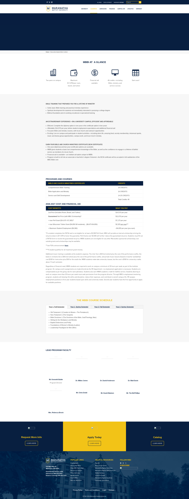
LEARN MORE (31, 443)
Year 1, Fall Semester (56, 307)
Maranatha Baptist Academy (103, 478)
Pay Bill (97, 463)
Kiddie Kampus (99, 473)
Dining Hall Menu (75, 465)
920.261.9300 (58, 471)
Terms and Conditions (92, 490)
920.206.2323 (62, 475)
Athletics (130, 9)
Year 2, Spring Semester (125, 307)
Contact (111, 490)
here (66, 245)
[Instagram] (51, 3)
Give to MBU (74, 478)
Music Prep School (100, 465)
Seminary (139, 9)
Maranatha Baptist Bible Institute (105, 470)
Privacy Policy (77, 490)
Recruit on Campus (76, 470)
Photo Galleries (75, 473)
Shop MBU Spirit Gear (77, 468)
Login (104, 490)
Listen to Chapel (100, 475)
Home (47, 52)
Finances (112, 9)
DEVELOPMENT (107, 2)
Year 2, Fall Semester (102, 307)
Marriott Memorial (76, 480)
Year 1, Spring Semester (79, 307)
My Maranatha (74, 475)
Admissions (103, 9)
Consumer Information (102, 480)
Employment (74, 463)
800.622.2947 (58, 473)
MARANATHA (119, 2)
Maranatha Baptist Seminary (103, 468)
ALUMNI (99, 2)
